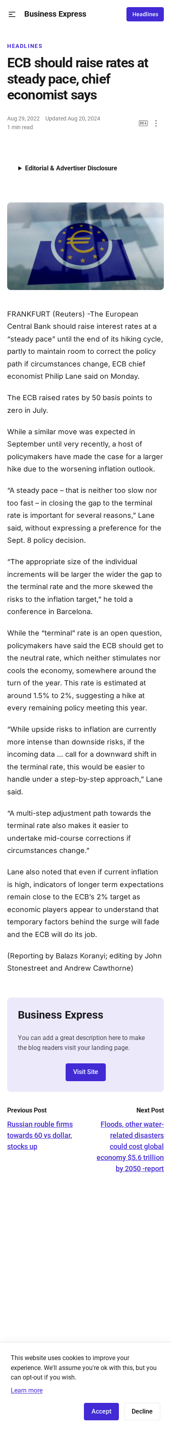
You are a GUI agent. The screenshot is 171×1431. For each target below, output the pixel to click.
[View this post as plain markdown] (143, 123)
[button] (12, 14)
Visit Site (85, 1072)
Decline (142, 1411)
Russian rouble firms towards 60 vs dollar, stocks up (40, 1135)
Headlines (145, 14)
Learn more (27, 1390)
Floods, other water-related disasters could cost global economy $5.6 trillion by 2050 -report (130, 1146)
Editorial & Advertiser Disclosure (71, 168)
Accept (101, 1411)
